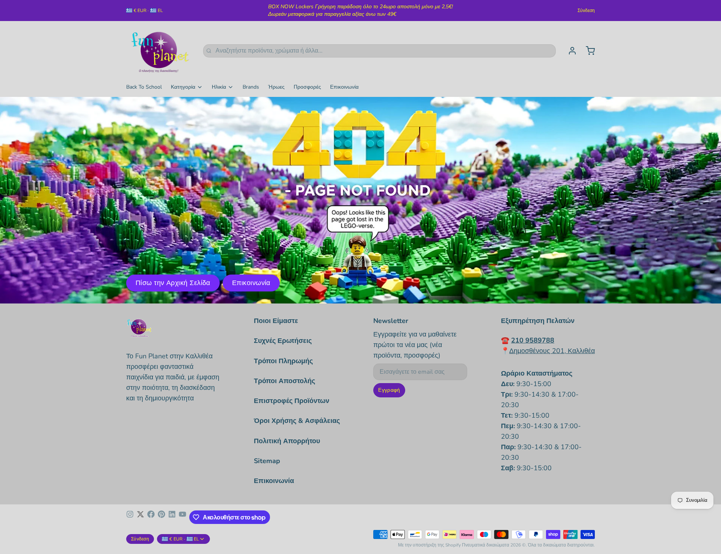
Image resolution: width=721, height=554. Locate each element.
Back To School (144, 87)
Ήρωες (276, 87)
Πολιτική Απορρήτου (287, 440)
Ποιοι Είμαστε (276, 320)
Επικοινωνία (344, 87)
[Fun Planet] (160, 50)
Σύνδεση (586, 11)
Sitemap (267, 460)
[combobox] (379, 50)
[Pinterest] (161, 517)
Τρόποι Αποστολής (284, 380)
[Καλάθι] (587, 50)
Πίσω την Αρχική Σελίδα (173, 282)
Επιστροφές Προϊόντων (291, 400)
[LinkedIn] (172, 517)
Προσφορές (307, 87)
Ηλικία (219, 87)
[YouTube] (182, 517)
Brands (251, 87)
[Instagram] (130, 517)
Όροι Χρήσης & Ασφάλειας (297, 420)
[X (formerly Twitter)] (140, 517)
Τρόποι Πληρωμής (283, 360)
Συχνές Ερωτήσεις (283, 340)
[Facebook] (151, 517)
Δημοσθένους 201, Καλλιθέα (552, 350)
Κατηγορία (183, 87)
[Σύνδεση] (569, 50)
